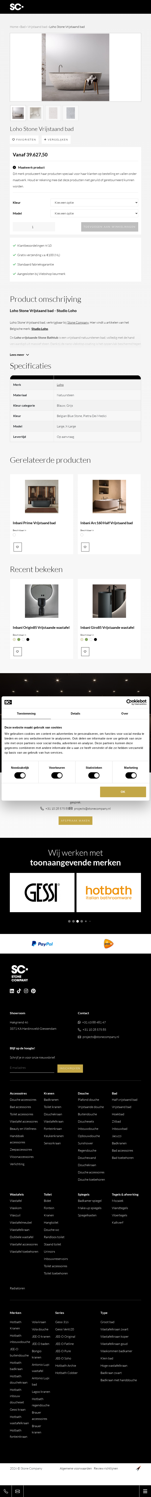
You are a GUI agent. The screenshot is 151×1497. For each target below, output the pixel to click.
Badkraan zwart (111, 1373)
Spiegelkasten (87, 1215)
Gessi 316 (62, 1322)
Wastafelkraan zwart (114, 1329)
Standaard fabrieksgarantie (35, 264)
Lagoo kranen (41, 1392)
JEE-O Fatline (64, 1344)
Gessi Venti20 (64, 1329)
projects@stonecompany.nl (92, 809)
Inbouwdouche (88, 1129)
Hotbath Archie (65, 1365)
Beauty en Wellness (23, 1129)
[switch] (57, 775)
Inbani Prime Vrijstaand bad (34, 523)
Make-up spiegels (89, 1208)
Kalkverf (117, 1222)
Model (17, 213)
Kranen (49, 1215)
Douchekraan (53, 1114)
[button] (69, 921)
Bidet (47, 1201)
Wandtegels (120, 1208)
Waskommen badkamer (116, 1351)
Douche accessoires (23, 1100)
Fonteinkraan (53, 1129)
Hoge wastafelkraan (113, 1365)
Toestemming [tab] (26, 713)
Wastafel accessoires (24, 1121)
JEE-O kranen (41, 1336)
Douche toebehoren (91, 1179)
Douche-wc (51, 1230)
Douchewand (87, 1158)
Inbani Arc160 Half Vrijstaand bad (106, 523)
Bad (23, 27)
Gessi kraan (18, 1409)
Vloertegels (119, 1215)
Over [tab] (124, 713)
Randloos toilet (54, 1237)
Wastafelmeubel (21, 1222)
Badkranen (51, 1100)
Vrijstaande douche (91, 1107)
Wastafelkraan (54, 1121)
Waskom (16, 1208)
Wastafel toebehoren (24, 1251)
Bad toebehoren (123, 1158)
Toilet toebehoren (56, 1273)
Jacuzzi (117, 1136)
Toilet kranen (52, 1107)
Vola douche (40, 1329)
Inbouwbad (119, 1129)
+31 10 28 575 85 (57, 809)
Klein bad (106, 1358)
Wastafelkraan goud (114, 1344)
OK (123, 791)
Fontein (49, 1208)
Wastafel (16, 1201)
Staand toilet (52, 1244)
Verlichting (17, 1164)
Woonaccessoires (22, 1157)
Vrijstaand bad (37, 27)
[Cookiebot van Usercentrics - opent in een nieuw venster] (129, 702)
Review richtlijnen (106, 1468)
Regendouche (87, 1150)
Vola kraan (39, 1322)
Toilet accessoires (21, 1114)
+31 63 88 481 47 (94, 1022)
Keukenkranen (54, 1136)
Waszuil (15, 1215)
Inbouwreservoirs (56, 1259)
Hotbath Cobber (66, 1373)
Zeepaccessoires (21, 1149)
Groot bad (107, 1322)
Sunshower (85, 1143)
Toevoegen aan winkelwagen (110, 226)
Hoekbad (118, 1114)
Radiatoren (17, 1288)
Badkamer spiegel (90, 1201)
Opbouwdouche (89, 1136)
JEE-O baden (40, 1344)
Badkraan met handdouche (118, 1380)
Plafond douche (88, 1100)
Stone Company (78, 322)
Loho (60, 385)
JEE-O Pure (63, 1351)
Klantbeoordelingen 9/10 (34, 245)
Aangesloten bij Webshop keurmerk (41, 274)
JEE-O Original (65, 1336)
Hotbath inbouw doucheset (17, 1396)
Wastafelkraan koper (114, 1336)
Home (14, 27)
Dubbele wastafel (21, 1237)
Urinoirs (49, 1251)
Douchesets (86, 1121)
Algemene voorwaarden (76, 1468)
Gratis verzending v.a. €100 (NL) (38, 255)
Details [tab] (75, 713)
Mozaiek (117, 1201)
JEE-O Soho (63, 1358)
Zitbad (116, 1121)
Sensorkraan (52, 1143)
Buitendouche (87, 1114)
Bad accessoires (20, 1107)
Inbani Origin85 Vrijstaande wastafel (41, 627)
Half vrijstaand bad (124, 1100)
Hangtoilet (51, 1222)
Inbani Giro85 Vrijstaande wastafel (107, 627)
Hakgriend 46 (33, 1025)
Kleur (17, 202)
